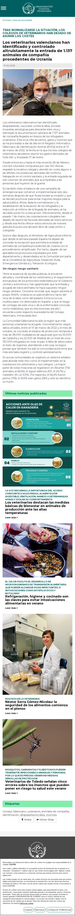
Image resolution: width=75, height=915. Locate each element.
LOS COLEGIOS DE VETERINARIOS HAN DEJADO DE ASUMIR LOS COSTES (37, 33)
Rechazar (40, 909)
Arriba (27, 819)
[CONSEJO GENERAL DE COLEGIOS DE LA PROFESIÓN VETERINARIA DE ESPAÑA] (37, 8)
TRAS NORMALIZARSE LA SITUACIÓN (30, 30)
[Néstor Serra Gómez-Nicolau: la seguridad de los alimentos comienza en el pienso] (37, 654)
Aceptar (28, 909)
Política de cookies (26, 903)
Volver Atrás (46, 819)
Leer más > (11, 517)
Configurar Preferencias (59, 909)
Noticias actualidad (22, 20)
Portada (7, 20)
